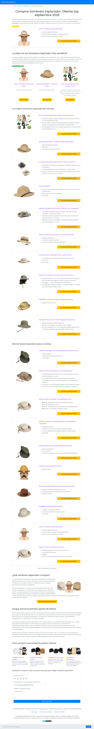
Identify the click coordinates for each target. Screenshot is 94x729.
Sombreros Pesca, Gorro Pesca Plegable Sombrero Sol (57, 320)
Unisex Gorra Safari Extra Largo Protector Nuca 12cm (56, 275)
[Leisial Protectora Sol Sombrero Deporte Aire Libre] (24, 452)
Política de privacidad (45, 712)
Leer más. (17, 726)
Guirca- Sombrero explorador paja (50, 29)
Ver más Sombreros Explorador (47, 601)
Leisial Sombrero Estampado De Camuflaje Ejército (55, 371)
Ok (88, 726)
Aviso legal (34, 712)
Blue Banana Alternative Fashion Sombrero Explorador (56, 486)
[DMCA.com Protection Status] (47, 721)
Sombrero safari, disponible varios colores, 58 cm (55, 255)
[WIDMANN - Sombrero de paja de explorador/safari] (24, 306)
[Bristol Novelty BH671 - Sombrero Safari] (47, 73)
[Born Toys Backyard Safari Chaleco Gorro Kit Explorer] (24, 121)
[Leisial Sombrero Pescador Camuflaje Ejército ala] (24, 405)
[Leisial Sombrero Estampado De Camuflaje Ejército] (24, 377)
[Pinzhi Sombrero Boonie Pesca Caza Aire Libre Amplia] (24, 241)
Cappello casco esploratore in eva (50, 466)
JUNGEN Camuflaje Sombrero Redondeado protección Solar (59, 351)
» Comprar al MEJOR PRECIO (69, 41)
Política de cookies (59, 712)
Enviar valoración (47, 701)
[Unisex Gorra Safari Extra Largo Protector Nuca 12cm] (24, 281)
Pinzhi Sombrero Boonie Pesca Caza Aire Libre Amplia (56, 235)
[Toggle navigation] (91, 2)
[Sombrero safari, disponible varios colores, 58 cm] (24, 261)
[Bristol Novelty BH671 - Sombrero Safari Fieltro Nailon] (24, 148)
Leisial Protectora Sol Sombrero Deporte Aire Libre (55, 446)
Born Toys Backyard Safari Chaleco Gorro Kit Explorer (56, 115)
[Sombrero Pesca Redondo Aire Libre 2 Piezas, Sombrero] (24, 168)
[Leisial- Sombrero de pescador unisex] (24, 553)
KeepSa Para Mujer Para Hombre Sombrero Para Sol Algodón (59, 208)
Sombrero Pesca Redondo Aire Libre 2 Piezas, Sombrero (57, 162)
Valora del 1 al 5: (18, 675)
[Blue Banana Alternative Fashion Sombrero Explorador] (24, 492)
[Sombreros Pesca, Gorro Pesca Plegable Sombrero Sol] (24, 326)
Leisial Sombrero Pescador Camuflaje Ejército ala (55, 399)
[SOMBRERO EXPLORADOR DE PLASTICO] (24, 513)
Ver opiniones (24, 100)
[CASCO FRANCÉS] (24, 191)
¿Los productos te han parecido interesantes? (27, 682)
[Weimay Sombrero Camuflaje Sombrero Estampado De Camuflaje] (24, 428)
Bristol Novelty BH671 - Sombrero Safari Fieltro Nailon (56, 142)
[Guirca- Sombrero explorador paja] (24, 37)
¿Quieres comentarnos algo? (22, 688)
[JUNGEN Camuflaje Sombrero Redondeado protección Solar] (24, 357)
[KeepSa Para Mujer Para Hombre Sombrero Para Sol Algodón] (24, 214)
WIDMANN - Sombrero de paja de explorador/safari (56, 299)
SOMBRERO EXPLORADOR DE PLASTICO (51, 506)
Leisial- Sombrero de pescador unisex (51, 547)
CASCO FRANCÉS (44, 186)
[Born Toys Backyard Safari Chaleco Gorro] (70, 73)
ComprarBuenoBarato (8, 2)
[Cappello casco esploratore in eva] (24, 472)
